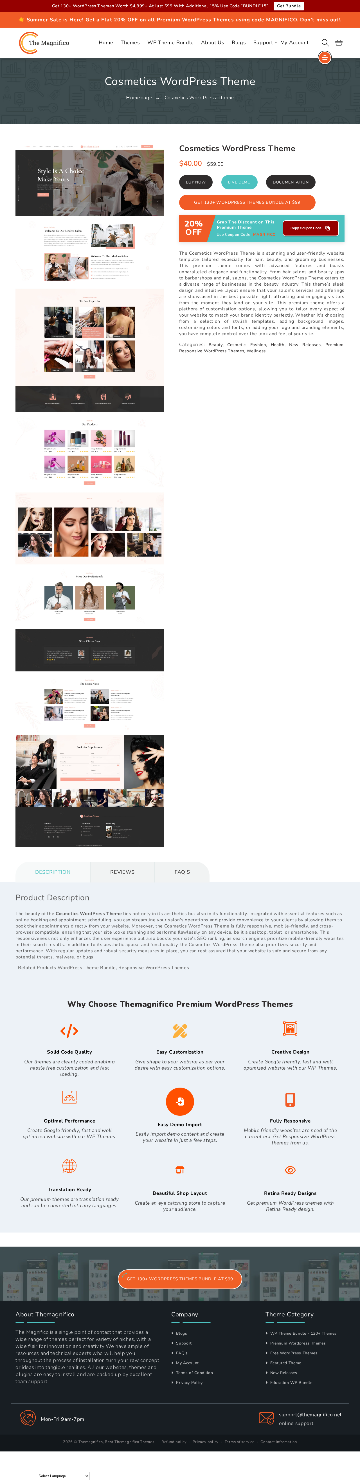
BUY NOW (196, 182)
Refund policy (174, 1441)
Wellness (256, 351)
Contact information (278, 1441)
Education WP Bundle (290, 1382)
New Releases (283, 1372)
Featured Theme (285, 1363)
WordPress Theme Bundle (87, 968)
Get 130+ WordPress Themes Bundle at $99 (247, 202)
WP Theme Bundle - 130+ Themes (303, 1333)
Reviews (122, 872)
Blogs (181, 1333)
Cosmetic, (237, 345)
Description (52, 872)
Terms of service (240, 1441)
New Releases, (305, 345)
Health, (278, 345)
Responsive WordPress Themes (153, 968)
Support (183, 1343)
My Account (187, 1363)
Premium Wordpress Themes (297, 1343)
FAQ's (181, 1353)
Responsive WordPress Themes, (212, 351)
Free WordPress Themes (293, 1353)
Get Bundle (289, 6)
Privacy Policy (189, 1382)
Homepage (139, 97)
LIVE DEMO (239, 182)
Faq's (182, 872)
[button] (325, 43)
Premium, (335, 345)
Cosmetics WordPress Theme (199, 97)
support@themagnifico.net (310, 1414)
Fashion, (258, 345)
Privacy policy (206, 1441)
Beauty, (216, 345)
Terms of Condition (194, 1372)
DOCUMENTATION (291, 182)
